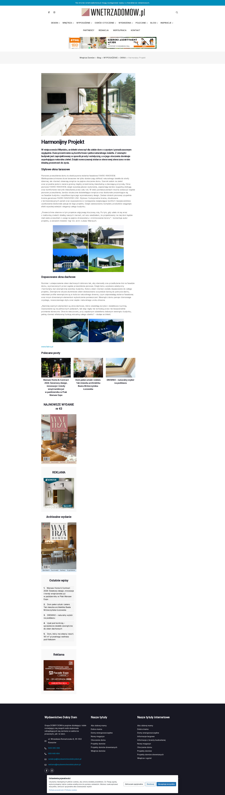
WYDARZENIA (125, 23)
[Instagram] (54, 12)
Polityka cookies (71, 790)
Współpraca (119, 30)
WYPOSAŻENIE (83, 23)
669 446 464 (54, 753)
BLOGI (153, 23)
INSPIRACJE (166, 23)
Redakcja (104, 30)
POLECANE (141, 23)
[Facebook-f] (49, 12)
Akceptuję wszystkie (166, 784)
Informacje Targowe (146, 736)
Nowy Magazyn (98, 736)
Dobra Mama (96, 729)
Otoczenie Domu (98, 740)
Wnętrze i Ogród (144, 758)
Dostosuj (150, 784)
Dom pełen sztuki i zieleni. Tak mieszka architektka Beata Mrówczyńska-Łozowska (57, 607)
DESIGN (54, 23)
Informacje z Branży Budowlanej (151, 740)
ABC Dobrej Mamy (99, 725)
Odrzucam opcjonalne (134, 784)
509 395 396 (54, 748)
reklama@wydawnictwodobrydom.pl (64, 764)
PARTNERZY (88, 30)
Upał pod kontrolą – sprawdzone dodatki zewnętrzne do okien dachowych (58, 626)
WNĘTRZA (67, 23)
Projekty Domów (98, 743)
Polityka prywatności (56, 790)
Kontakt (135, 30)
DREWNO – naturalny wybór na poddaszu (58, 616)
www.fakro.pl (47, 346)
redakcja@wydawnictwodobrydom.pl (64, 759)
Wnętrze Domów (98, 751)
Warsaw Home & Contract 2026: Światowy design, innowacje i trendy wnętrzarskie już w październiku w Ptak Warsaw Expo (59, 593)
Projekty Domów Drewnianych (104, 747)
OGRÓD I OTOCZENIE (104, 23)
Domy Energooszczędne (102, 733)
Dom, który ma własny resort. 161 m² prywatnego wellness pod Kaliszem (59, 637)
